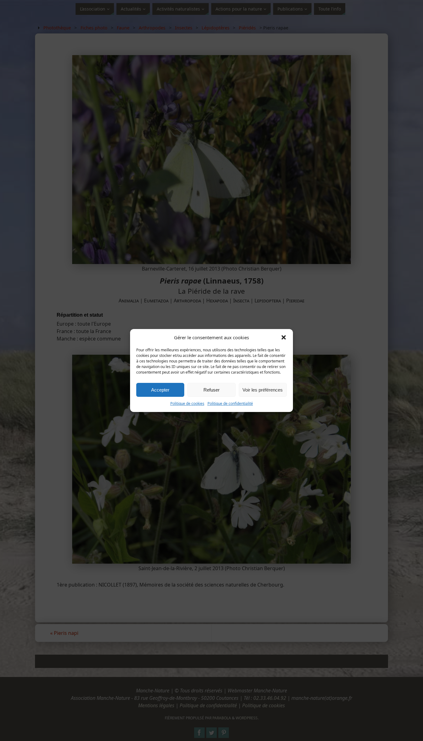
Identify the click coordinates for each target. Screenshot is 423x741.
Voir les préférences (262, 389)
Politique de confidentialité (230, 403)
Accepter (160, 389)
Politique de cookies (187, 403)
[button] (284, 337)
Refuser (211, 389)
